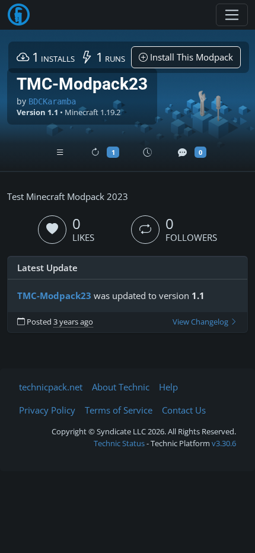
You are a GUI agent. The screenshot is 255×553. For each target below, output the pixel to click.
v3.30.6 (224, 443)
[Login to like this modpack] (52, 229)
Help (168, 387)
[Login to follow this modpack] (145, 229)
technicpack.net (50, 387)
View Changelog (201, 322)
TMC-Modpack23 (54, 295)
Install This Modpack (190, 57)
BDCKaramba (52, 101)
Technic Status (119, 443)
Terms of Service (118, 410)
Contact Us (184, 410)
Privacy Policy (47, 410)
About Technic (120, 387)
